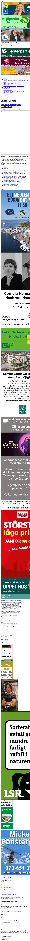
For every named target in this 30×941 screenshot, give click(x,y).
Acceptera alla (4, 939)
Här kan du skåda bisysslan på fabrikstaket (11, 106)
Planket (9, 83)
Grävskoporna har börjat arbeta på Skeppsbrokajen (15, 177)
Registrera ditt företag (19, 86)
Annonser (3, 1)
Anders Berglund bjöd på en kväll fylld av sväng (14, 176)
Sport (26, 80)
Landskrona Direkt (15, 109)
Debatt (5, 83)
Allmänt (5, 80)
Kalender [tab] (5, 168)
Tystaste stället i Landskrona (11, 172)
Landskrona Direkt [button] (7, 90)
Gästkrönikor (14, 83)
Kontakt (11, 92)
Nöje (20, 80)
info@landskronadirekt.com (7, 887)
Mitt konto (5, 94)
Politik (23, 80)
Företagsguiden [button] (7, 84)
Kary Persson (8, 894)
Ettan (4, 78)
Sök (2, 924)
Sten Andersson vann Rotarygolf (10, 185)
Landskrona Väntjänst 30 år (11, 181)
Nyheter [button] (5, 79)
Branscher (12, 86)
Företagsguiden (4, 639)
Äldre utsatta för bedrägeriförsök (10, 184)
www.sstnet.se (4, 908)
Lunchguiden (6, 87)
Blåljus (9, 80)
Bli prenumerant (20, 91)
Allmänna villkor (7, 91)
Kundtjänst (6, 92)
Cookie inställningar (17, 911)
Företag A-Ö (6, 86)
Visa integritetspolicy (5, 936)
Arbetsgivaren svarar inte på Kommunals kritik (15, 171)
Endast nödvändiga (5, 938)
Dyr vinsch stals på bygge (9, 182)
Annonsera (14, 91)
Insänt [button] (4, 82)
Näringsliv (16, 80)
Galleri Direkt (6, 88)
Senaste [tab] (5, 167)
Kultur (12, 80)
